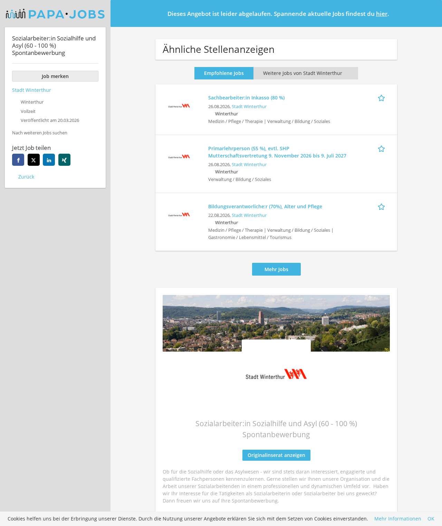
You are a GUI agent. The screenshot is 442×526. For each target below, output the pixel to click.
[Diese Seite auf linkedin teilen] (49, 160)
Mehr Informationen (397, 519)
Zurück (26, 176)
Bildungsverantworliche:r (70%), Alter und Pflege (265, 206)
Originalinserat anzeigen (276, 455)
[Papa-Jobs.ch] (55, 13)
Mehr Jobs (276, 269)
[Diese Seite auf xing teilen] (64, 160)
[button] (431, 13)
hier (381, 14)
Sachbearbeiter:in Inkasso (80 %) (246, 97)
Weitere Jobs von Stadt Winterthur (302, 73)
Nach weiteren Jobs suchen (39, 133)
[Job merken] (382, 97)
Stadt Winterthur (249, 106)
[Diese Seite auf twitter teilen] (34, 160)
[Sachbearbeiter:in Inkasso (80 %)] (179, 105)
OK (430, 519)
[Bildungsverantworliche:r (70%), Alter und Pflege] (179, 213)
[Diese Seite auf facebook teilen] (18, 160)
